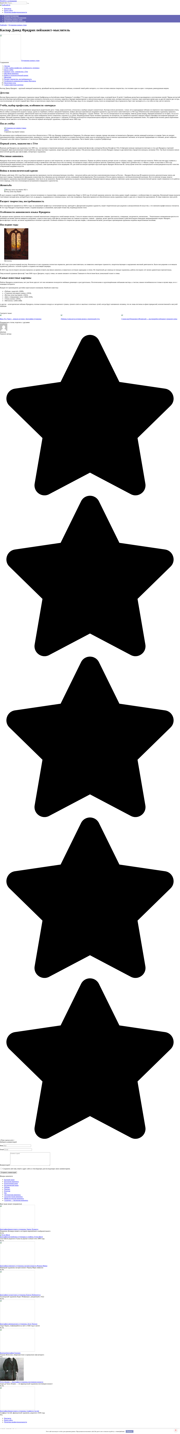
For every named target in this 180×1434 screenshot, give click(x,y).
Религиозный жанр (11, 1183)
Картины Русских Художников (15, 18)
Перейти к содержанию (8, 1)
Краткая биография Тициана (10, 1353)
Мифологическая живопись (14, 1198)
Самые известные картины (13, 85)
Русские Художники (11, 16)
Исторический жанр (11, 1185)
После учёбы (8, 70)
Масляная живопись (11, 73)
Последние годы (10, 83)
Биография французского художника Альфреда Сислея (19, 1411)
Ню (5, 1193)
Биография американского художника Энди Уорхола (18, 1324)
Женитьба (7, 77)
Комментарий (5, 1165)
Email (2, 1149)
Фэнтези (7, 1191)
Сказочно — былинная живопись (16, 1200)
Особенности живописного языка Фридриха (20, 81)
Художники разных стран (13, 19)
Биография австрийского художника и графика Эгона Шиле (21, 1237)
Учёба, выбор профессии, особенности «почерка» (22, 68)
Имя (1, 1146)
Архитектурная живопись (13, 1197)
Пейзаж (7, 1187)
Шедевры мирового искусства (15, 21)
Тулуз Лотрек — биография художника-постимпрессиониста (21, 1382)
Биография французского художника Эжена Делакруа (19, 1229)
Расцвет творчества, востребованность (18, 79)
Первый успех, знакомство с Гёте (16, 71)
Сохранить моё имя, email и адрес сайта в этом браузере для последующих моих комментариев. (36, 1169)
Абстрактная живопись (12, 1195)
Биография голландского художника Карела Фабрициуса (20, 1295)
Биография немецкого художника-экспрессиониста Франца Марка (23, 1266)
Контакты (7, 8)
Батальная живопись (11, 1181)
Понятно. (129, 1431)
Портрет (7, 1189)
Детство (7, 66)
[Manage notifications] (175, 1430)
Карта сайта (8, 10)
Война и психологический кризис (16, 75)
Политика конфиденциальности (15, 12)
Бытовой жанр (9, 1180)
